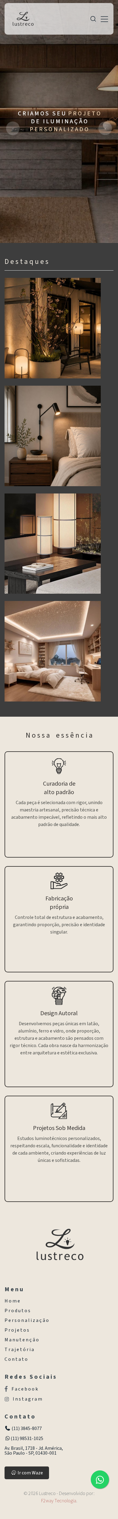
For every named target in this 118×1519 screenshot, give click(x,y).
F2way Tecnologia (58, 1500)
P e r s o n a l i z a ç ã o (27, 1320)
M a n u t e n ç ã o (22, 1339)
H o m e (12, 1301)
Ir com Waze (30, 1473)
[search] (93, 19)
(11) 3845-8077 (26, 1428)
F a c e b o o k (24, 1389)
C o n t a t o (16, 1359)
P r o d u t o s (17, 1310)
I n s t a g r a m (27, 1399)
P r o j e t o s (17, 1330)
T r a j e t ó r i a (19, 1349)
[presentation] (13, 128)
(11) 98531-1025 (27, 1438)
